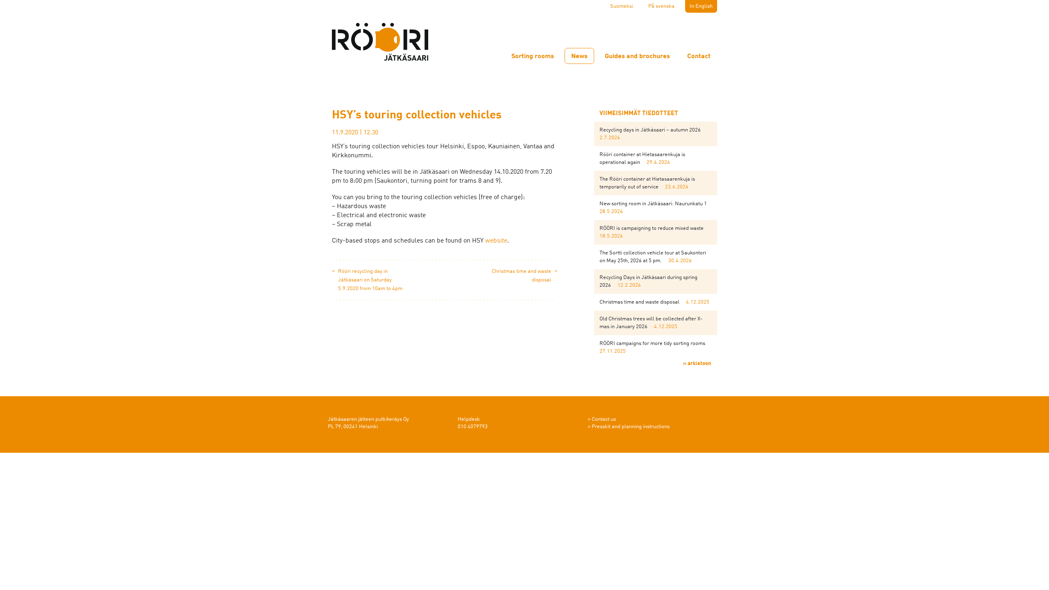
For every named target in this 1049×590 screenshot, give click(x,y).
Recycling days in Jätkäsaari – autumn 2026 (650, 130)
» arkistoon (697, 363)
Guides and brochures (637, 56)
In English (701, 6)
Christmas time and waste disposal (639, 302)
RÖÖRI (381, 42)
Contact (699, 56)
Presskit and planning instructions (631, 426)
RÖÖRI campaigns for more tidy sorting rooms (652, 343)
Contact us (604, 419)
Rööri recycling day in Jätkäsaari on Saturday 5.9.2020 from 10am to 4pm (370, 280)
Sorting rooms (532, 56)
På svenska (661, 6)
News (579, 56)
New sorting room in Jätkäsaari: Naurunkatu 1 (653, 203)
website (496, 241)
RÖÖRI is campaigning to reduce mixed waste (651, 228)
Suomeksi (621, 6)
